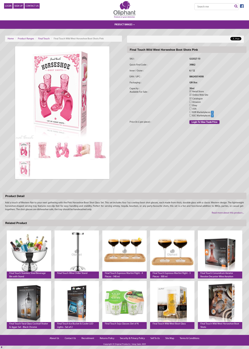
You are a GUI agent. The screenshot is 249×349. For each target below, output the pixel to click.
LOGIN (8, 6)
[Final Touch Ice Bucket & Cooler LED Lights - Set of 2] (77, 303)
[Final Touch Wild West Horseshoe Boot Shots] (220, 303)
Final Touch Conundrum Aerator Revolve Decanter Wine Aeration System (216, 276)
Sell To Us (155, 338)
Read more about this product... (228, 212)
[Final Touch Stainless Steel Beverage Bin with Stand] (29, 252)
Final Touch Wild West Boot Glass (169, 323)
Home (11, 38)
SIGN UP (18, 6)
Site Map (169, 338)
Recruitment (87, 338)
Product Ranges (26, 38)
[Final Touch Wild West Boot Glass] (172, 303)
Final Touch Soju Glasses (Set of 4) (122, 323)
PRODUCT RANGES (124, 24)
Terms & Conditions (189, 338)
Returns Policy (107, 338)
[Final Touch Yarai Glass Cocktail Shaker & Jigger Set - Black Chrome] (29, 303)
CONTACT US (32, 6)
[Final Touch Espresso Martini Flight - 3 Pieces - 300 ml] (172, 252)
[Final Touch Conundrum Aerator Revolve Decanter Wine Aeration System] (220, 252)
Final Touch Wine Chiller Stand (72, 273)
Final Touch (44, 38)
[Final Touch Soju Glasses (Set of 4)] (124, 303)
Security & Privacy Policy (132, 338)
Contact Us (70, 338)
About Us (54, 338)
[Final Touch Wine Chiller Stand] (77, 252)
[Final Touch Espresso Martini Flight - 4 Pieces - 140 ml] (124, 252)
